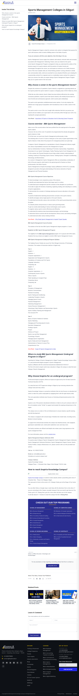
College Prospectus (32, 651)
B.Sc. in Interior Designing (36, 537)
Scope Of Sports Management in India (45, 349)
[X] (21, 662)
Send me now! (68, 669)
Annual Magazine (31, 669)
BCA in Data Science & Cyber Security (62, 516)
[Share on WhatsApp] (43, 578)
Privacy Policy (60, 693)
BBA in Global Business (35, 523)
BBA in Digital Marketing (35, 527)
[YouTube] (6, 662)
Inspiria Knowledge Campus (35, 478)
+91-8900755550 (8, 656)
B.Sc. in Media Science (35, 534)
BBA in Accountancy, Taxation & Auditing (39, 516)
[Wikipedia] (3, 666)
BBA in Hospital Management (36, 520)
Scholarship (30, 664)
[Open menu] (75, 2)
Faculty (29, 654)
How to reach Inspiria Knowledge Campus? (13, 29)
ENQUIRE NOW (52, 566)
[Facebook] (3, 662)
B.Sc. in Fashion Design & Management (38, 543)
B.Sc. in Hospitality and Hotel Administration (64, 534)
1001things (29, 683)
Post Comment (34, 635)
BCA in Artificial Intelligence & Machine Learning (64, 513)
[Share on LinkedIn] (40, 578)
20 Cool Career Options (33, 677)
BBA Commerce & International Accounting (39, 518)
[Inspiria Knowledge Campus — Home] (8, 2)
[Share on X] (34, 578)
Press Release (30, 672)
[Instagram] (10, 662)
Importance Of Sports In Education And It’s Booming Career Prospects (54, 118)
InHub (28, 685)
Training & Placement (33, 648)
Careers (29, 675)
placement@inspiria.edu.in (66, 652)
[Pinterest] (17, 662)
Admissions (69, 693)
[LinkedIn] (13, 662)
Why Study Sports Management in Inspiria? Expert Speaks (51, 219)
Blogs (28, 662)
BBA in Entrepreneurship (35, 513)
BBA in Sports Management (36, 525)
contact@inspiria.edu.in (10, 658)
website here (51, 434)
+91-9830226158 (63, 650)
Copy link (49, 578)
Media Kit (29, 680)
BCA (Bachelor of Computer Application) (63, 511)
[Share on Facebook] (37, 578)
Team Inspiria (30, 656)
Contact (75, 693)
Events (29, 667)
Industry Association (32, 659)
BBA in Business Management (37, 511)
